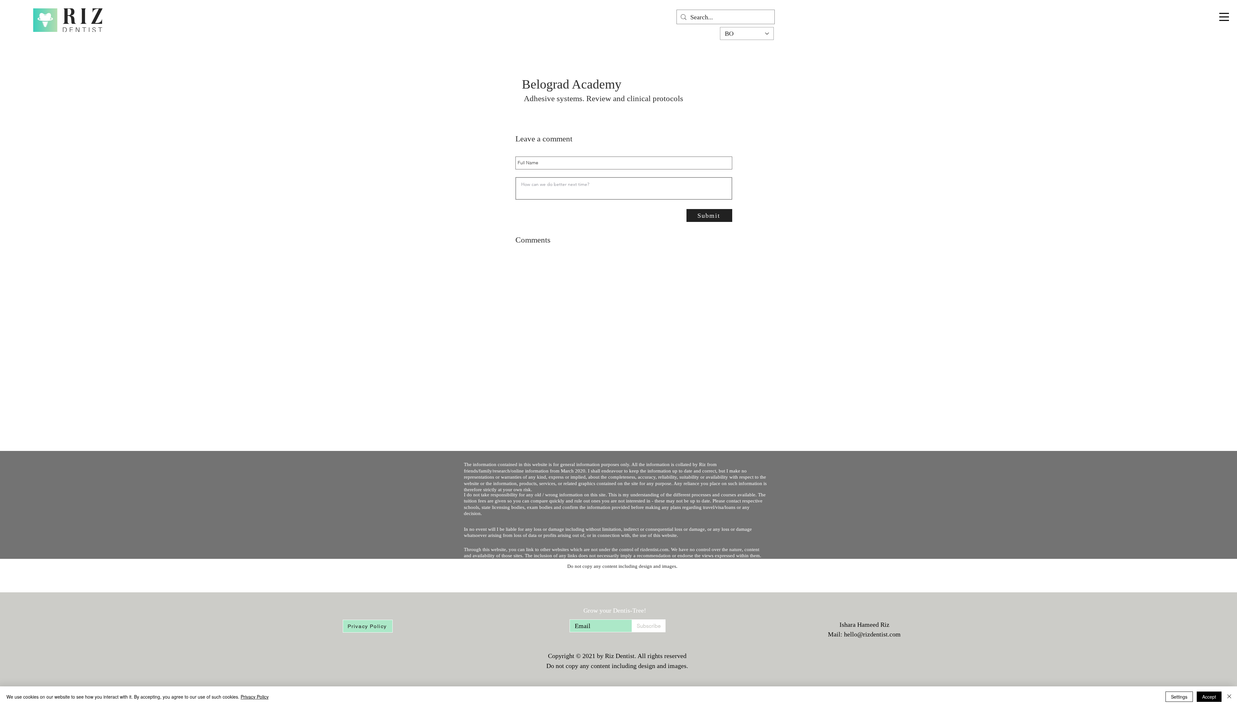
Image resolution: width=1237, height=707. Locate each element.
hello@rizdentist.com (872, 634)
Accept (1209, 696)
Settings (1179, 696)
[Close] (1229, 697)
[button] (1224, 17)
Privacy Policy (255, 696)
